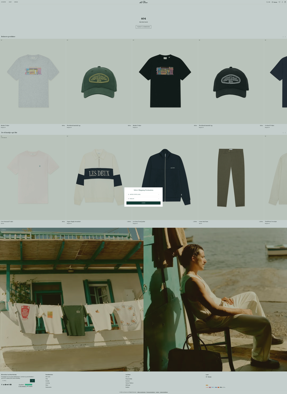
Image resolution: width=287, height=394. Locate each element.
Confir (143, 202)
